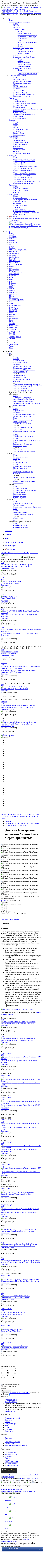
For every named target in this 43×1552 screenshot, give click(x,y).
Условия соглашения (8, 1489)
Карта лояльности (11, 1462)
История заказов (11, 1454)
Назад (11, 20)
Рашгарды (8, 1438)
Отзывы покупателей (12, 1418)
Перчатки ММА (10, 1443)
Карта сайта (9, 1431)
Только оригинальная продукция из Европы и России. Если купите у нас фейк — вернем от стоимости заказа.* (20, 816)
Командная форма (11, 1465)
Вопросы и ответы (11, 1463)
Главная (8, 821)
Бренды (7, 1460)
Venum (3, 900)
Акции (7, 1458)
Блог (6, 1425)
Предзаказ (4, 602)
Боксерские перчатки (12, 1442)
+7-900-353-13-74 (7, 11)
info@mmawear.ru (32, 11)
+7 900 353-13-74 (11, 1402)
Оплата (15, 9)
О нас (3, 9)
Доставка (8, 9)
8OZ (5, 910)
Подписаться (6, 1391)
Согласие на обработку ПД (25, 1491)
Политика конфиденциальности (12, 1490)
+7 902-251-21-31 (19, 11)
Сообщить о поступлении (10, 920)
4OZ (5, 906)
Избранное (9, 1456)
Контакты (21, 9)
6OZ (5, 908)
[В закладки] (2, 572)
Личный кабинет (11, 1452)
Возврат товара (10, 1424)
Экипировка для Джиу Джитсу (16, 1445)
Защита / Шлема (10, 1440)
